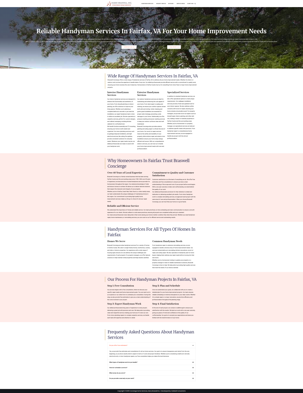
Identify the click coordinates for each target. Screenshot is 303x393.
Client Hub (190, 3)
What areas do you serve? (117, 373)
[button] (151, 345)
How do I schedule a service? (118, 367)
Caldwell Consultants (178, 391)
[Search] (195, 3)
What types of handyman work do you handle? (123, 362)
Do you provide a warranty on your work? (121, 378)
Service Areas (181, 3)
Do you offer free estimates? (118, 345)
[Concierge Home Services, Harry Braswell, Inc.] (120, 3)
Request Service (161, 3)
